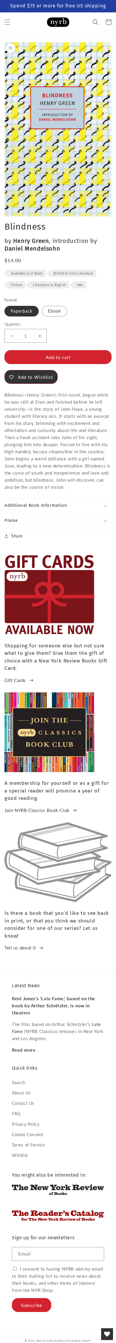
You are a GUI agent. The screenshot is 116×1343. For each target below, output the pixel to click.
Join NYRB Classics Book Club (36, 810)
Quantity (12, 324)
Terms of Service (28, 1144)
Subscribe (31, 1305)
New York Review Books (51, 1340)
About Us (21, 1092)
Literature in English (49, 285)
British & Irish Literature (73, 273)
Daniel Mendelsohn (32, 248)
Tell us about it (20, 947)
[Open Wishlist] (107, 1334)
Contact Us (23, 1103)
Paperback (21, 311)
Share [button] (17, 535)
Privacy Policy (25, 1124)
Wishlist (20, 1155)
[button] (7, 22)
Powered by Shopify (79, 1340)
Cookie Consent (27, 1134)
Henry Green (31, 240)
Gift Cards (15, 680)
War (80, 285)
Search (19, 1082)
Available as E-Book (27, 273)
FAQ (16, 1113)
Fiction (16, 285)
